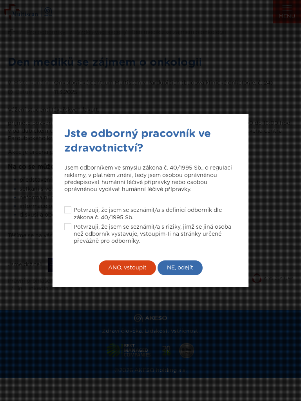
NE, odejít (180, 268)
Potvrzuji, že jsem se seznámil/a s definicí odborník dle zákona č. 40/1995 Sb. (148, 214)
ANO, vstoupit (127, 268)
